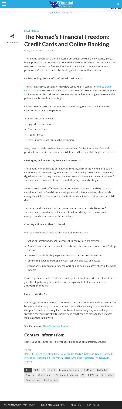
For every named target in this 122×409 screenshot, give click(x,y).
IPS (49, 357)
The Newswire (101, 357)
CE (32, 353)
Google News (102, 353)
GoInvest (89, 353)
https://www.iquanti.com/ (55, 326)
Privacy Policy (27, 404)
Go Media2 (77, 353)
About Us (76, 404)
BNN (26, 353)
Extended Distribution (46, 353)
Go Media (65, 353)
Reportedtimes (85, 357)
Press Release (31, 30)
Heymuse (15, 404)
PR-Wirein (57, 357)
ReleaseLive (70, 357)
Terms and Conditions (53, 404)
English (28, 361)
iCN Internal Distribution (66, 375)
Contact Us (93, 404)
